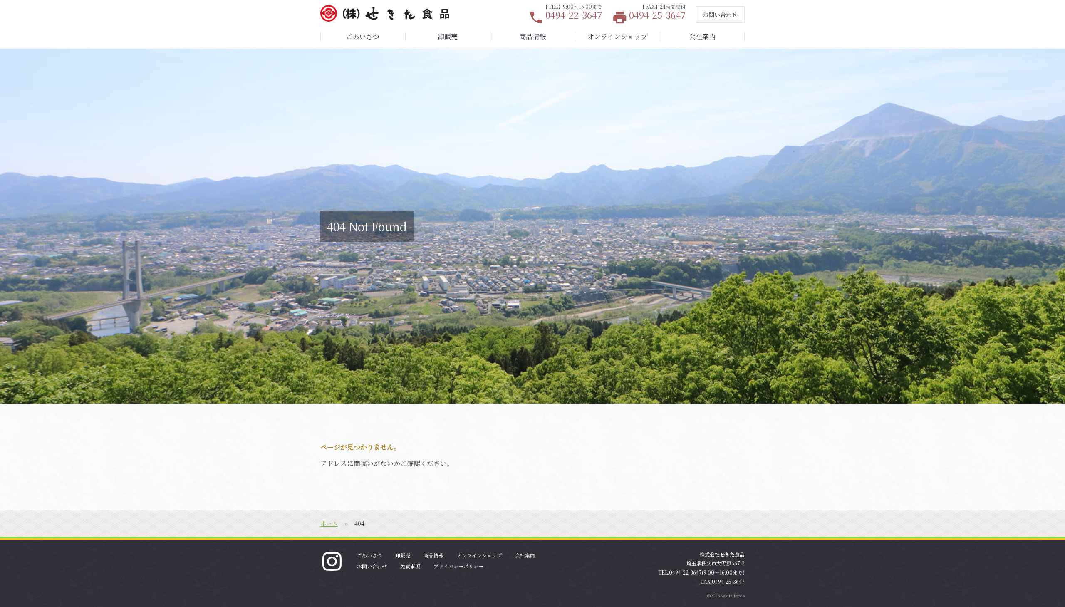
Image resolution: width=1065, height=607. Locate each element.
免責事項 (410, 566)
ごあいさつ (362, 36)
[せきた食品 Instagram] (332, 560)
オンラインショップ (617, 36)
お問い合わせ (720, 14)
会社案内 (702, 36)
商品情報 (532, 36)
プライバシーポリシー (458, 566)
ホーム (329, 523)
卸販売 (448, 36)
